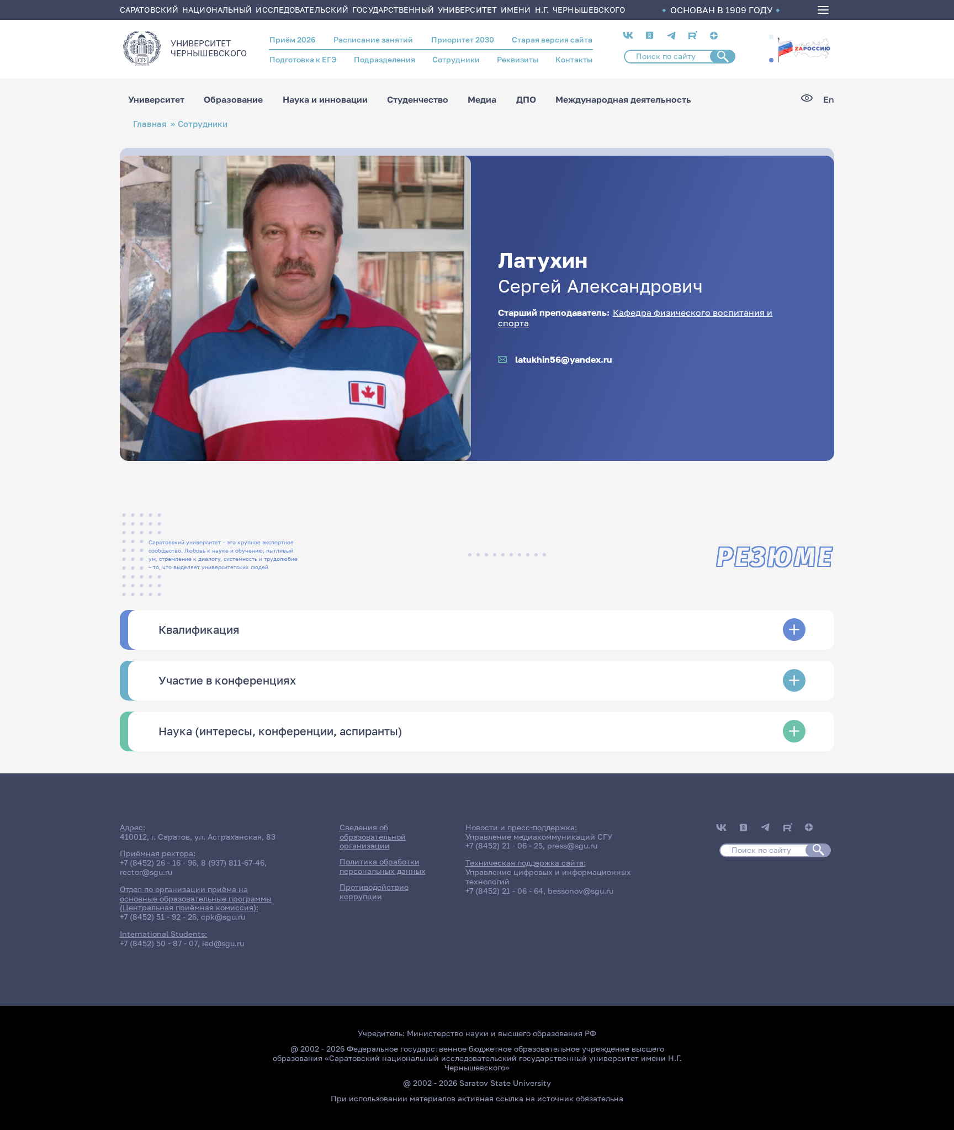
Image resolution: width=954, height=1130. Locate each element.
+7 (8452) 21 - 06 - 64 (504, 890)
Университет (156, 99)
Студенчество (417, 99)
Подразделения (384, 59)
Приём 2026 (292, 39)
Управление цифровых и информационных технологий (548, 876)
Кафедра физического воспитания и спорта (635, 317)
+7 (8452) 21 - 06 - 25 (504, 845)
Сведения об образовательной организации (373, 837)
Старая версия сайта (552, 39)
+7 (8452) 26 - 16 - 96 (158, 862)
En (828, 99)
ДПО (526, 99)
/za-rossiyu (803, 48)
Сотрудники (456, 59)
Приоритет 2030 (462, 39)
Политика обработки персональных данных (383, 866)
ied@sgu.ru (223, 943)
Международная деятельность (623, 99)
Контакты (573, 59)
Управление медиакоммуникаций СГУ (538, 836)
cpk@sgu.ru (223, 916)
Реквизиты (517, 59)
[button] (771, 37)
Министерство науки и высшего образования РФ (501, 1033)
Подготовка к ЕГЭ (303, 59)
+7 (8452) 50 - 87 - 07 (159, 943)
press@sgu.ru (572, 845)
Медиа (482, 99)
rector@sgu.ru (146, 872)
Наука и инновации (325, 99)
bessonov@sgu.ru (580, 890)
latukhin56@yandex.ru (563, 359)
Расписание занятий (373, 39)
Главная (150, 124)
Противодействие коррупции (374, 891)
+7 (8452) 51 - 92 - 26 (158, 916)
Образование (233, 99)
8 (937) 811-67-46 (232, 862)
